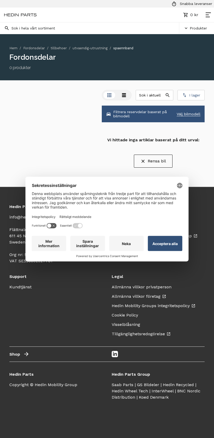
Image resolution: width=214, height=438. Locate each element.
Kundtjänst (20, 286)
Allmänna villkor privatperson (141, 286)
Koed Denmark (154, 397)
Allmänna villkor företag (136, 296)
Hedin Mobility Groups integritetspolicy (151, 305)
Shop (14, 354)
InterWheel (163, 390)
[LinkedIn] (115, 354)
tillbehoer (59, 48)
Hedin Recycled (178, 384)
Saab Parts (122, 384)
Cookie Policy (125, 315)
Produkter (198, 28)
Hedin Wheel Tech (130, 390)
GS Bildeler (148, 384)
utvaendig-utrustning (90, 48)
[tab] (109, 95)
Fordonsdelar (34, 48)
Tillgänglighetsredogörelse (138, 333)
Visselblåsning (126, 324)
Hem (13, 48)
